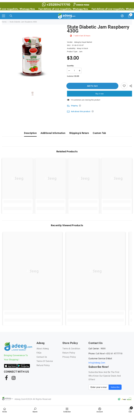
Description (30, 133)
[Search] (11, 15)
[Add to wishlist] (124, 86)
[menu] (3, 15)
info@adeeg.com (96, 362)
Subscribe (115, 387)
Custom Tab (99, 133)
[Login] (122, 16)
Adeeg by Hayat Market (83, 42)
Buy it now (100, 94)
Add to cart (93, 86)
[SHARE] (129, 86)
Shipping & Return (79, 133)
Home (4, 22)
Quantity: (70, 66)
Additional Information (53, 133)
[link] (17, 201)
